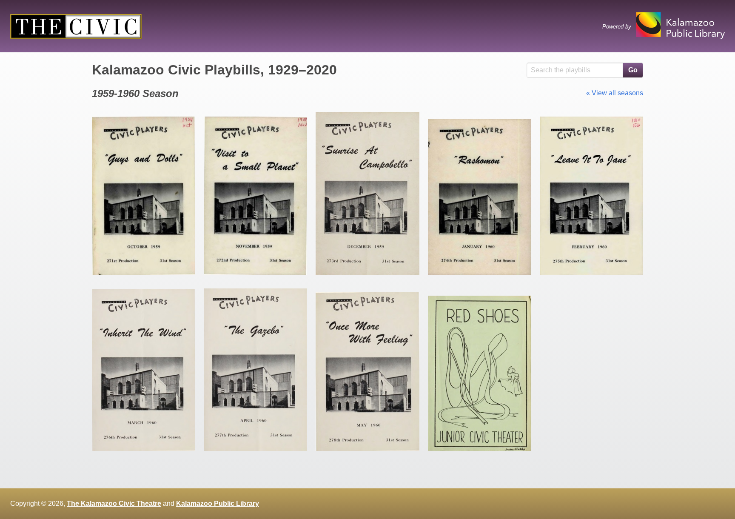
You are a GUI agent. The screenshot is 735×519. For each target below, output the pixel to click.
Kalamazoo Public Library (217, 503)
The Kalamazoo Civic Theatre (114, 503)
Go (633, 70)
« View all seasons (614, 93)
